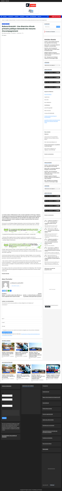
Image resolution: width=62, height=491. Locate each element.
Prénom (3, 397)
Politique (52, 372)
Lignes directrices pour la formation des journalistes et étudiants (50, 431)
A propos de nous (46, 391)
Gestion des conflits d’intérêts (48, 419)
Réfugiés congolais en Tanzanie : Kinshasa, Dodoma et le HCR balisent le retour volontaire (52, 54)
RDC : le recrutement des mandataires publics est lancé (52, 230)
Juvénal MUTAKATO (47, 94)
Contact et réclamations (6, 385)
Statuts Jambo (45, 449)
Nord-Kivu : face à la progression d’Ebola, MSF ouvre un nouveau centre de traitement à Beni (35, 354)
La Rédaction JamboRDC (7, 33)
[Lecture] (45, 72)
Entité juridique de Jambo (47, 408)
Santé (21, 349)
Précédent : (12, 295)
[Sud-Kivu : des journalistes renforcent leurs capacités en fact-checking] (8, 347)
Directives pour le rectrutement (48, 425)
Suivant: (32, 295)
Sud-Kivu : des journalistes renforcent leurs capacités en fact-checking (7, 353)
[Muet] (56, 72)
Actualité (11, 16)
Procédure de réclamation (47, 437)
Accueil (4, 16)
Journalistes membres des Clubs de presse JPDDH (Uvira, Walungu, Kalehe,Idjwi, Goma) (52, 121)
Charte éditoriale (46, 402)
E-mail (3, 322)
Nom (3, 318)
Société (16, 16)
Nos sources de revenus (47, 443)
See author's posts (15, 285)
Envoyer (4, 418)
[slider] (58, 72)
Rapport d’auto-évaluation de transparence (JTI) (51, 397)
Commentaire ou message (7, 408)
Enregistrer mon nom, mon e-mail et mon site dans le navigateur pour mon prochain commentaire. (21, 330)
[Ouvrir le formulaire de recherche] (47, 17)
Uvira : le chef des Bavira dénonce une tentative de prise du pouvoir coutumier (51, 242)
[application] (52, 72)
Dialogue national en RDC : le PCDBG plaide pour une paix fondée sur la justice (52, 258)
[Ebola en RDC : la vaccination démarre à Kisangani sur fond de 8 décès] (21, 347)
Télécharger (48, 306)
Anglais (39, 16)
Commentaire (5, 304)
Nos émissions (33, 16)
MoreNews (34, 489)
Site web (3, 326)
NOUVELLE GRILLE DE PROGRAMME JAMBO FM (51, 305)
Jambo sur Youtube (56, 16)
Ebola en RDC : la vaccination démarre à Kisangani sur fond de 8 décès (21, 353)
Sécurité (22, 16)
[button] (1, 16)
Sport (27, 16)
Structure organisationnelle (48, 414)
